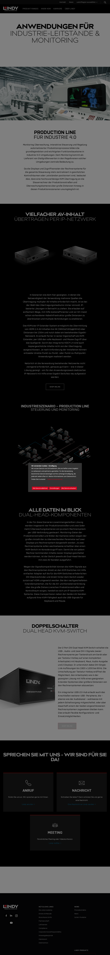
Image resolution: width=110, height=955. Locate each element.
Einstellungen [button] (54, 488)
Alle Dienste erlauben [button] (68, 488)
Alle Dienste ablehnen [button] (40, 488)
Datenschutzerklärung (54, 479)
